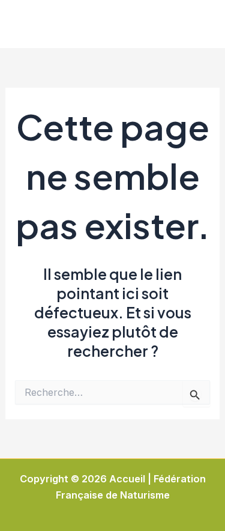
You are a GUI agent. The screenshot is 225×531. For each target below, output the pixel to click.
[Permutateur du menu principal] (199, 24)
